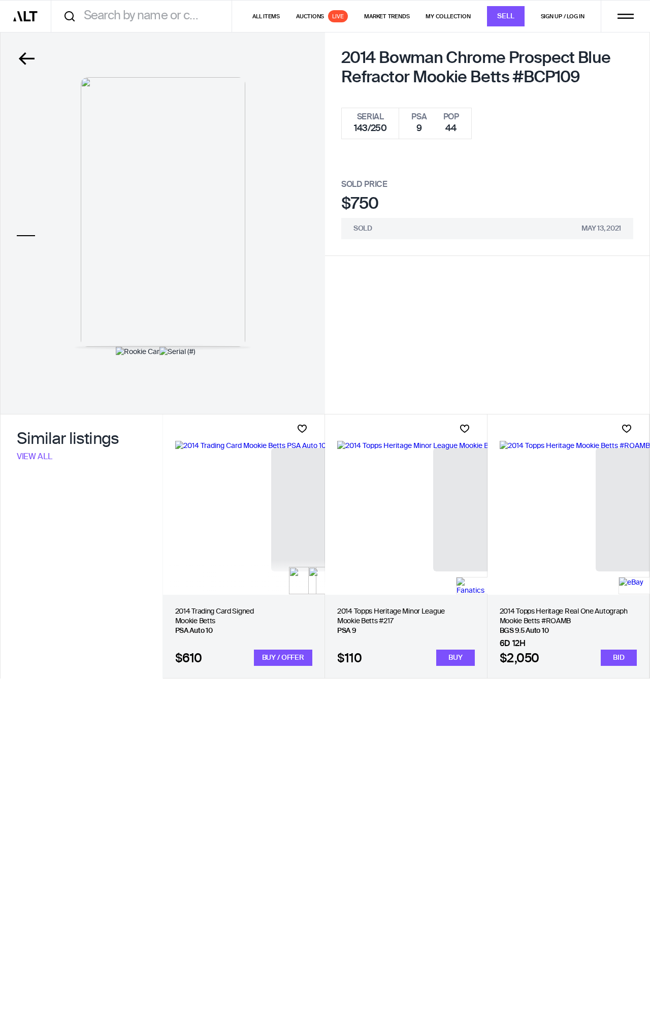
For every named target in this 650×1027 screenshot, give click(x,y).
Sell (505, 16)
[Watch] (302, 429)
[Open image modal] (163, 212)
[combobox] (145, 16)
